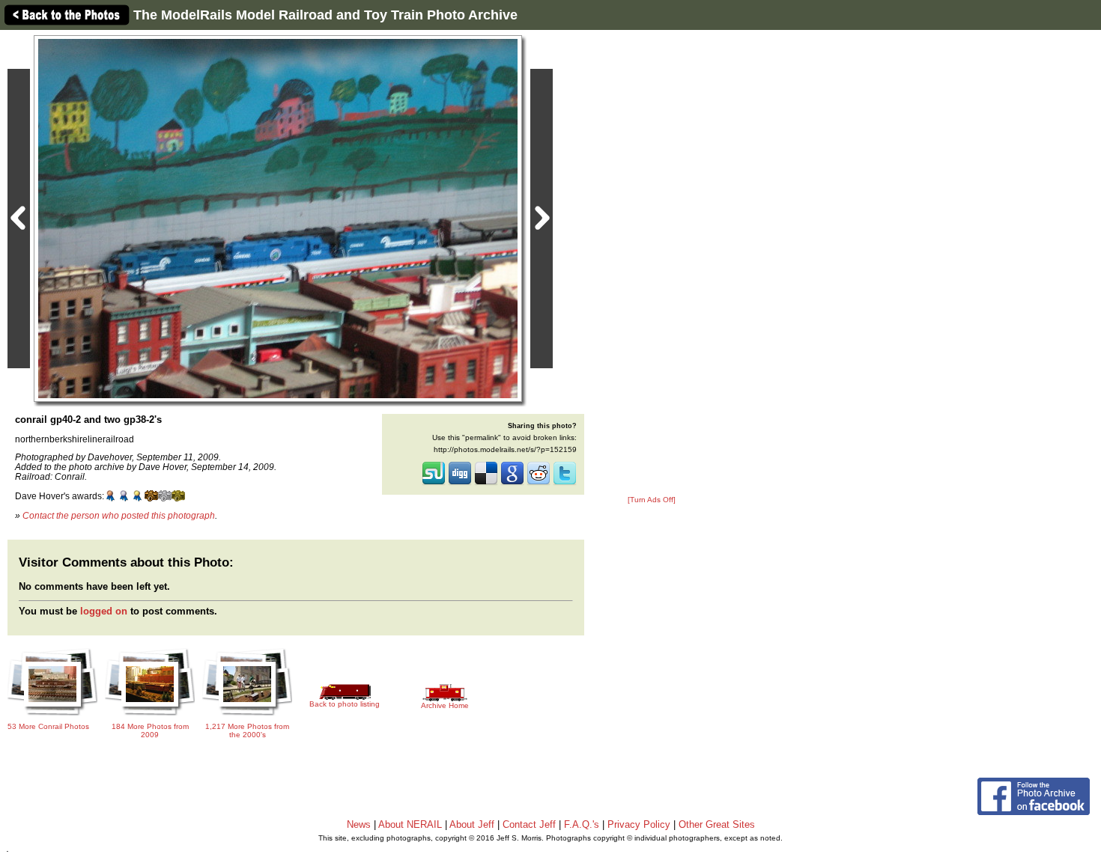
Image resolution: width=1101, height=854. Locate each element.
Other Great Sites (717, 824)
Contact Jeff (529, 824)
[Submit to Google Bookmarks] (512, 483)
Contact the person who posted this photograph (118, 515)
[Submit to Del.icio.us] (486, 483)
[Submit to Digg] (460, 483)
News (359, 824)
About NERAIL (410, 824)
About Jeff (471, 824)
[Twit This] (565, 483)
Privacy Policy (638, 824)
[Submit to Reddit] (538, 483)
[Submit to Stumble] (434, 483)
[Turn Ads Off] (652, 499)
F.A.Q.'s (581, 824)
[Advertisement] (652, 263)
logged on (103, 611)
